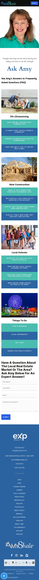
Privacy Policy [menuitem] (21, 573)
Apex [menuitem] (19, 480)
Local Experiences (19, 334)
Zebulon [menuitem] (19, 520)
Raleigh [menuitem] (19, 503)
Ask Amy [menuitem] (19, 531)
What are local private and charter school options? (19, 275)
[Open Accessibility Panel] (4, 576)
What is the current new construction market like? (19, 191)
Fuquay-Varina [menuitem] (20, 486)
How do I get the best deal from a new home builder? (19, 207)
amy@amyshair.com (19, 450)
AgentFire (15, 577)
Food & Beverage (19, 326)
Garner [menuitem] (19, 490)
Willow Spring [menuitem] (19, 517)
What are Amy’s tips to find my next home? (19, 147)
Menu (34, 3)
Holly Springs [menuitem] (19, 493)
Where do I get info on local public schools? (19, 259)
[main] (19, 215)
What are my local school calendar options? (19, 267)
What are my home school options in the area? (19, 283)
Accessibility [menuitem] (10, 573)
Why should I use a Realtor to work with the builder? (19, 199)
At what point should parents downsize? (19, 131)
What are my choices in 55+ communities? (19, 123)
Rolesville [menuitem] (19, 507)
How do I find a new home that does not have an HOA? (19, 215)
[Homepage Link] (8, 3)
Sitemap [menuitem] (31, 573)
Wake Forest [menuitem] (19, 510)
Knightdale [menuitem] (19, 497)
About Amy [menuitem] (19, 524)
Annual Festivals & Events (19, 351)
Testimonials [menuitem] (19, 527)
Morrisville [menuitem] (19, 500)
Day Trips (19, 342)
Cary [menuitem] (19, 483)
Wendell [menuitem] (19, 514)
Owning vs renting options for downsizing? (19, 139)
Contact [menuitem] (19, 534)
